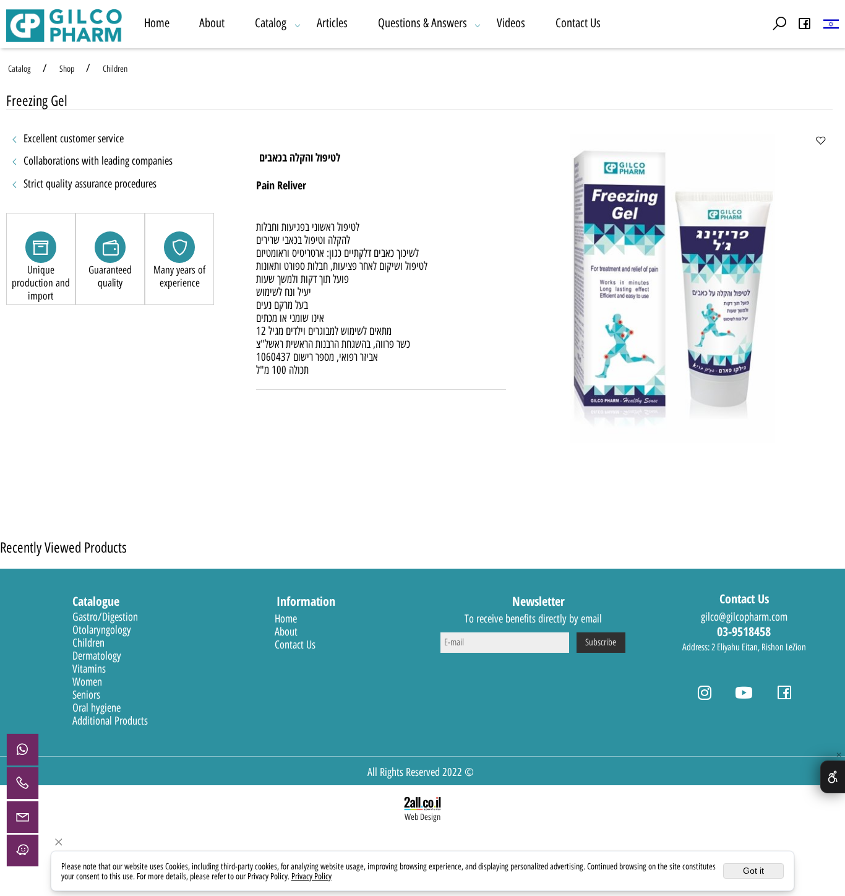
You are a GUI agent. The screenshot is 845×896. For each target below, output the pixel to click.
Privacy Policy (311, 876)
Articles (332, 22)
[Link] (831, 23)
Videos (511, 22)
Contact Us (578, 22)
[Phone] (22, 783)
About (212, 22)
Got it (753, 871)
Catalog (270, 22)
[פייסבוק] (804, 23)
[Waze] (22, 851)
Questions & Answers (422, 22)
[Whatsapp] (22, 749)
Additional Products (110, 720)
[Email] (22, 817)
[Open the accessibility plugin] (832, 776)
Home (156, 22)
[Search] (779, 23)
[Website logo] (64, 24)
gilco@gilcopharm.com (744, 616)
